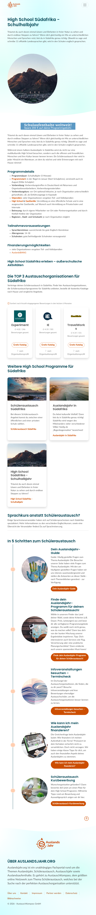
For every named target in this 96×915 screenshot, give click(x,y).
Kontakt (24, 893)
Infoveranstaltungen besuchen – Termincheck (70, 710)
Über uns (11, 893)
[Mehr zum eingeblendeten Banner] (48, 126)
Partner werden (53, 893)
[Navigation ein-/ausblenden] (85, 5)
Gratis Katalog (19, 345)
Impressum (37, 893)
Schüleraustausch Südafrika (23, 429)
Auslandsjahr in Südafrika (64, 435)
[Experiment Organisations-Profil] (20, 316)
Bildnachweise (14, 899)
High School (17, 201)
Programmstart (19, 179)
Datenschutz (71, 893)
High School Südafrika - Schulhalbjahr (21, 500)
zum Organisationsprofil (20, 352)
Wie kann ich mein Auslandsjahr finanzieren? (70, 764)
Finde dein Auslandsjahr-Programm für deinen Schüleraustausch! (69, 657)
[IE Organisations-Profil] (48, 316)
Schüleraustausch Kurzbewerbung (68, 804)
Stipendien (17, 198)
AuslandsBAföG (19, 253)
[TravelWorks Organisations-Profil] (76, 316)
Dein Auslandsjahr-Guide (64, 589)
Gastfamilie (31, 201)
